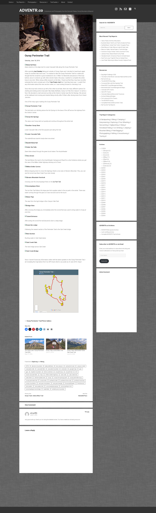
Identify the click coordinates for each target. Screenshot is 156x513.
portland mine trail (79, 380)
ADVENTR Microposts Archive (109, 230)
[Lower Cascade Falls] (32, 134)
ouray (49, 377)
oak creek (63, 374)
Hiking (42, 361)
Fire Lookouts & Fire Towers (109, 98)
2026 (104, 148)
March (107, 161)
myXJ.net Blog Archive (107, 232)
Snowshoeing (123, 133)
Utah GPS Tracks (106, 92)
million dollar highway (52, 374)
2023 (104, 172)
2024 (104, 170)
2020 (104, 178)
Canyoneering (104, 122)
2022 (104, 174)
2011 (104, 198)
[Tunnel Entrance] (31, 216)
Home (11, 2)
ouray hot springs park (60, 377)
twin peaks (29, 386)
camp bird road (70, 366)
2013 (104, 194)
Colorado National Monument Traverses (112, 94)
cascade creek (30, 369)
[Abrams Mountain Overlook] (35, 177)
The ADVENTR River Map (108, 81)
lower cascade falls (31, 374)
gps (80, 369)
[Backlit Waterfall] (31, 143)
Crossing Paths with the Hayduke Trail (112, 83)
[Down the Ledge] (31, 225)
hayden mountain (36, 372)
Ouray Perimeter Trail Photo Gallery (39, 321)
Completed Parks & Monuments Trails (112, 102)
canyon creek (81, 366)
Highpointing (114, 125)
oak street (29, 377)
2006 (104, 209)
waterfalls (46, 389)
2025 (104, 168)
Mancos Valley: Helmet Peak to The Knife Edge (114, 49)
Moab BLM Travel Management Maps (111, 85)
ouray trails (43, 380)
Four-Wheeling (124, 122)
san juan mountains (44, 383)
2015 (104, 189)
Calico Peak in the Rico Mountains (111, 40)
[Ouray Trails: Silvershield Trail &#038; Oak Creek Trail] (77, 344)
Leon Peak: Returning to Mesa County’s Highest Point (116, 60)
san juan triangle (57, 383)
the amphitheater (70, 383)
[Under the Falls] (31, 147)
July (106, 153)
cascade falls (41, 369)
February (107, 163)
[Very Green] (29, 156)
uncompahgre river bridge (33, 389)
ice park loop (59, 372)
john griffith (33, 413)
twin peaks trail (39, 386)
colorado (64, 369)
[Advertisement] (116, 302)
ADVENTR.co (31, 10)
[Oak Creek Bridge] (31, 251)
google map (73, 369)
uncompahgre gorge (52, 386)
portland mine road (65, 380)
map (41, 374)
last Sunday (38, 71)
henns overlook (48, 372)
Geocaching (103, 125)
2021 (104, 176)
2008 (104, 204)
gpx (27, 372)
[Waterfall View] (30, 65)
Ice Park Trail (57, 182)
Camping (121, 119)
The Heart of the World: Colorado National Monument (116, 76)
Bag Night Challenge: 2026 (108, 74)
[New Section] (30, 234)
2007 (104, 207)
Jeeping (127, 128)
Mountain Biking (104, 130)
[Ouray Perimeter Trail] (33, 106)
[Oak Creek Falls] (31, 242)
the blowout (80, 383)
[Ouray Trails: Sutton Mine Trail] (55, 344)
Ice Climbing (118, 128)
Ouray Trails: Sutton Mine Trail (54, 350)
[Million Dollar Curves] (32, 166)
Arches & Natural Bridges (108, 96)
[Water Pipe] (29, 197)
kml (76, 372)
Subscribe (104, 261)
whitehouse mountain (58, 389)
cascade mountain (53, 369)
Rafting (113, 133)
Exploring (35, 361)
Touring (102, 136)
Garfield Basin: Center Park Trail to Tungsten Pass (115, 45)
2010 (104, 200)
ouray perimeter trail (31, 380)
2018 (104, 183)
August (107, 150)
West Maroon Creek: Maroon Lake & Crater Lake (114, 47)
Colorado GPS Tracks (107, 89)
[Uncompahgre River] (32, 186)
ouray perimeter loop (76, 377)
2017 (104, 185)
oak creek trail (73, 374)
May (107, 157)
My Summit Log (105, 79)
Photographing (104, 133)
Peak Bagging (117, 130)
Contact (70, 2)
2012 (104, 196)
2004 (104, 213)
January (107, 165)
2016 (27, 366)
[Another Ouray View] (32, 125)
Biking (114, 119)
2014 (104, 191)
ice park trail (69, 372)
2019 (104, 181)
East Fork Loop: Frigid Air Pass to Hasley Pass (114, 58)
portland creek (53, 380)
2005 (104, 211)
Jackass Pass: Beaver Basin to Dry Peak (112, 53)
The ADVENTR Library (107, 100)
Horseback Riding (105, 128)
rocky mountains (31, 383)
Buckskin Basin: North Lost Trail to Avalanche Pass (115, 43)
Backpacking (105, 119)
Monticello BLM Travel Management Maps (113, 87)
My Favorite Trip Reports (108, 105)
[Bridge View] (29, 205)
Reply (87, 412)
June (106, 155)
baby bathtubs (49, 366)
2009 (104, 202)
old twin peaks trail (39, 377)
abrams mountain (37, 366)
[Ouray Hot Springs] (32, 117)
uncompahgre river (66, 386)
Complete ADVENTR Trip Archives (110, 234)
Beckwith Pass (82, 395)
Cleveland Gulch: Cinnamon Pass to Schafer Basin (115, 56)
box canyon (59, 366)
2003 (104, 215)
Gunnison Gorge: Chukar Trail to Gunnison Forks (115, 51)
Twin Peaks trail (55, 82)
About (63, 2)
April (106, 159)
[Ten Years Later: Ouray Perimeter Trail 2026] (34, 344)
